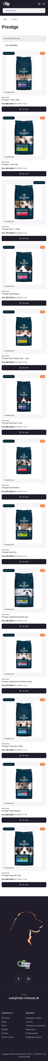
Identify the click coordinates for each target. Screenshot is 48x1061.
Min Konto (6, 1018)
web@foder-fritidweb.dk (24, 998)
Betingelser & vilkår (33, 1018)
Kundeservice (7, 1013)
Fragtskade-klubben (34, 1037)
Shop (4, 1026)
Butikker (5, 1029)
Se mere (26, 109)
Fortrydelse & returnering (35, 1026)
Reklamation (31, 1029)
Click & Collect (7, 1037)
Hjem (5, 19)
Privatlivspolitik (32, 1033)
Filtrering (12, 45)
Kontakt (5, 1033)
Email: (24, 994)
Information (30, 1013)
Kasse (4, 1022)
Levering (29, 1022)
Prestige (5, 97)
